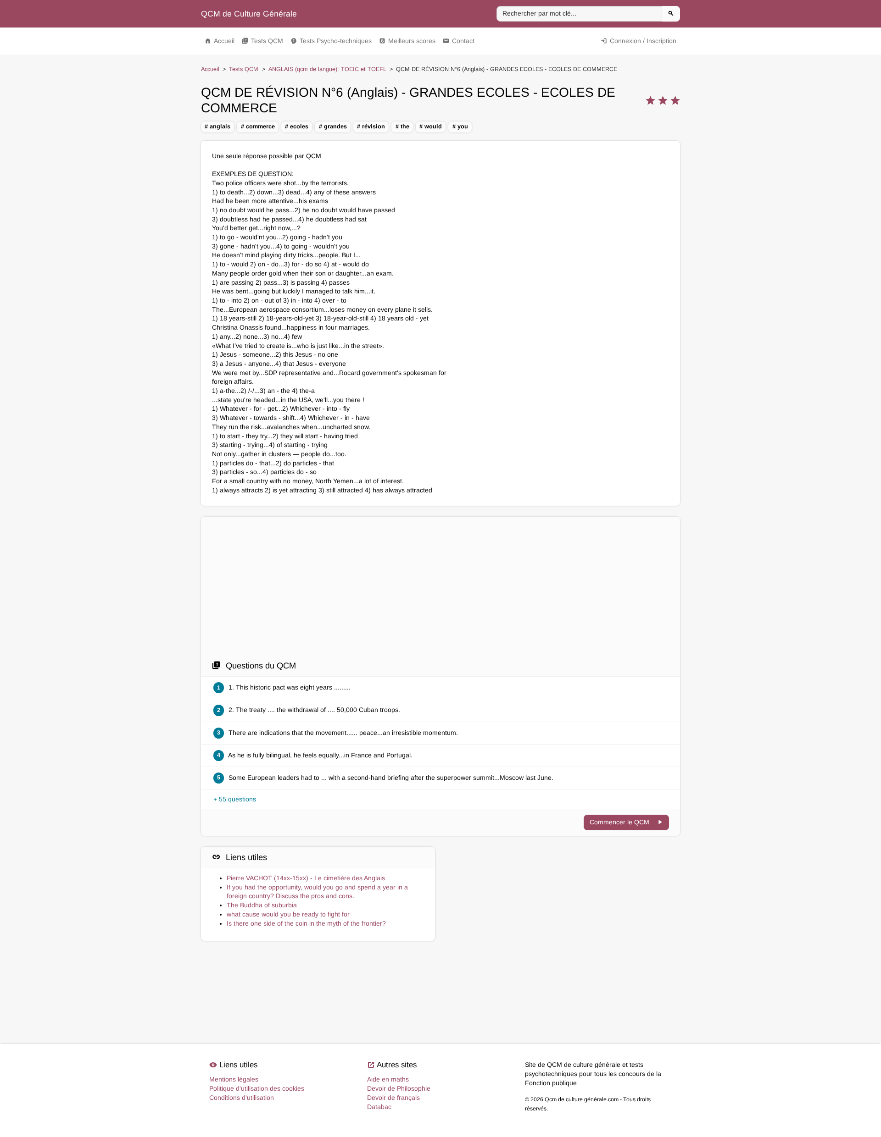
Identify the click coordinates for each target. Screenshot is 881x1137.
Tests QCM (262, 40)
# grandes (333, 126)
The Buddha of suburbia (262, 905)
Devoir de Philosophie (398, 1088)
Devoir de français (393, 1097)
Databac (379, 1106)
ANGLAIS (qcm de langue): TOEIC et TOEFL (327, 69)
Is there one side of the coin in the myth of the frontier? (306, 923)
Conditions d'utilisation (241, 1097)
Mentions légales (233, 1079)
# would (430, 126)
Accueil (219, 40)
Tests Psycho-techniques (331, 40)
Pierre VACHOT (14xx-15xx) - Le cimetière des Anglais (306, 878)
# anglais (217, 126)
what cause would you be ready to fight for (288, 914)
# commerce (258, 126)
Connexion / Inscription (638, 40)
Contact (458, 40)
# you (460, 126)
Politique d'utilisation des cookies (256, 1088)
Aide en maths (388, 1079)
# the (402, 126)
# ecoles (296, 126)
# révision (371, 126)
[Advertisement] (440, 591)
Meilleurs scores (407, 40)
